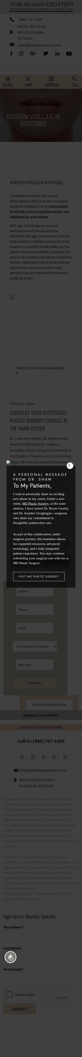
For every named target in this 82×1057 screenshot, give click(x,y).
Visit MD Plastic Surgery (39, 577)
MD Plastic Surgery (35, 503)
